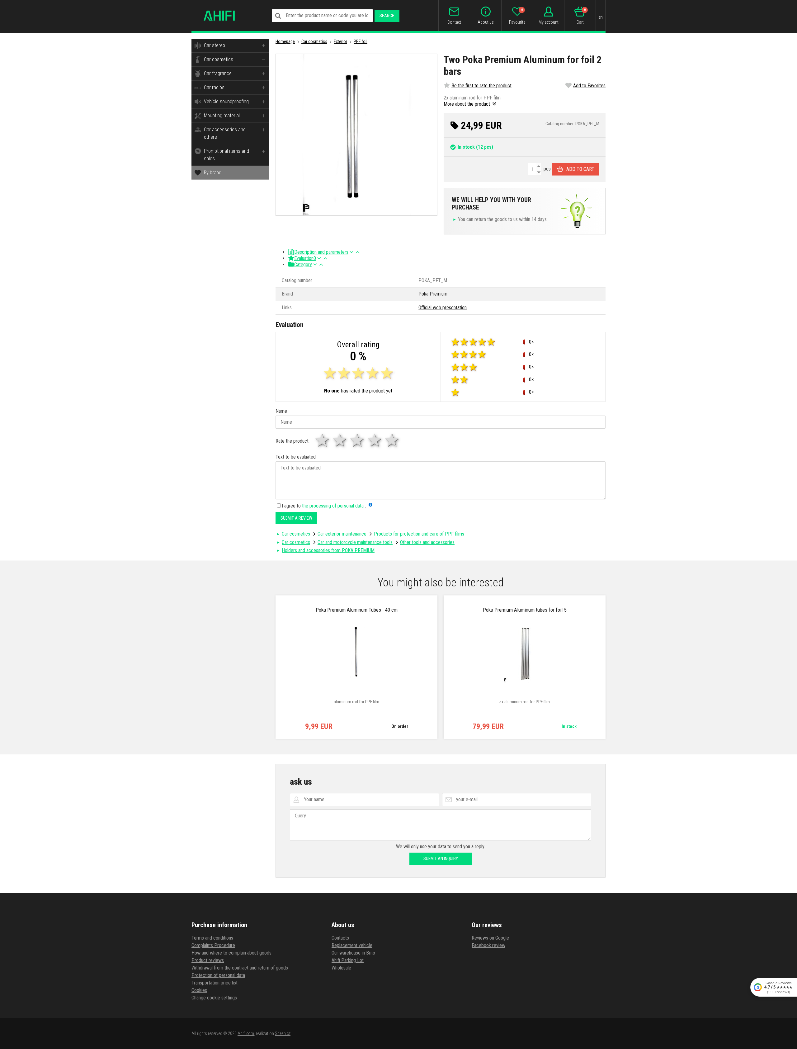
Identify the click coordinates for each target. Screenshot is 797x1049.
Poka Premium (432, 294)
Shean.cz (282, 1033)
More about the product (467, 104)
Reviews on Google (490, 938)
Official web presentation (442, 307)
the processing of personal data (333, 506)
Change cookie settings (214, 998)
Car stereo (214, 45)
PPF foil (360, 41)
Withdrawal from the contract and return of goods (239, 968)
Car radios (214, 87)
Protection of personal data (218, 975)
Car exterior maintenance (342, 534)
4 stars (375, 440)
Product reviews (207, 960)
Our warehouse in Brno (353, 953)
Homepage (285, 41)
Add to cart (580, 169)
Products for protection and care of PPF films (419, 534)
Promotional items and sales (226, 154)
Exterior (340, 41)
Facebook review (488, 945)
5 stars (392, 440)
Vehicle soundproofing (226, 101)
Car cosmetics (218, 59)
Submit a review (296, 518)
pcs (546, 169)
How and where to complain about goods (231, 953)
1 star (323, 440)
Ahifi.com (246, 1033)
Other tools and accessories (427, 542)
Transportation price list (214, 983)
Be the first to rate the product (481, 86)
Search (387, 15)
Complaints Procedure (213, 945)
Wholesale (341, 968)
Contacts (340, 938)
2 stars (340, 440)
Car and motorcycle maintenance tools (355, 542)
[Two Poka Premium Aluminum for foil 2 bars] (356, 135)
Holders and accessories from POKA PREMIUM (328, 550)
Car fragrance (218, 73)
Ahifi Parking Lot (348, 960)
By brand (212, 173)
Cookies (199, 990)
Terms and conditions (212, 938)
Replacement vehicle (352, 945)
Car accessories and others (225, 133)
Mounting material (222, 115)
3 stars (357, 440)
